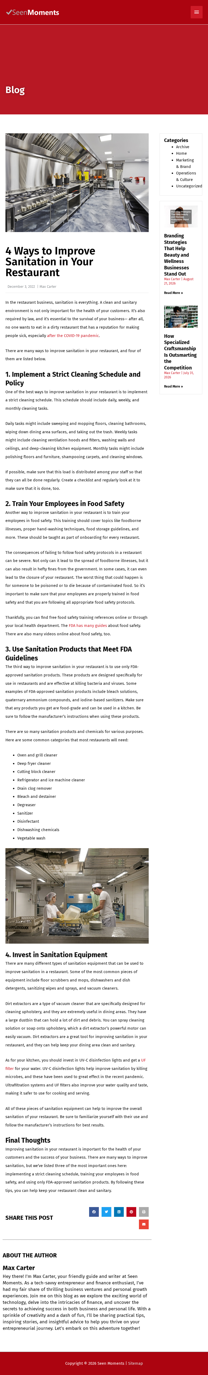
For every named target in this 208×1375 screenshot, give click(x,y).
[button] (94, 1212)
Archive (182, 146)
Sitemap (135, 1363)
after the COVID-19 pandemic (73, 335)
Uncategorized (189, 186)
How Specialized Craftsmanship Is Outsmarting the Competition (180, 352)
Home (181, 153)
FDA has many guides (88, 625)
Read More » (173, 293)
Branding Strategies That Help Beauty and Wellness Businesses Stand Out (176, 255)
